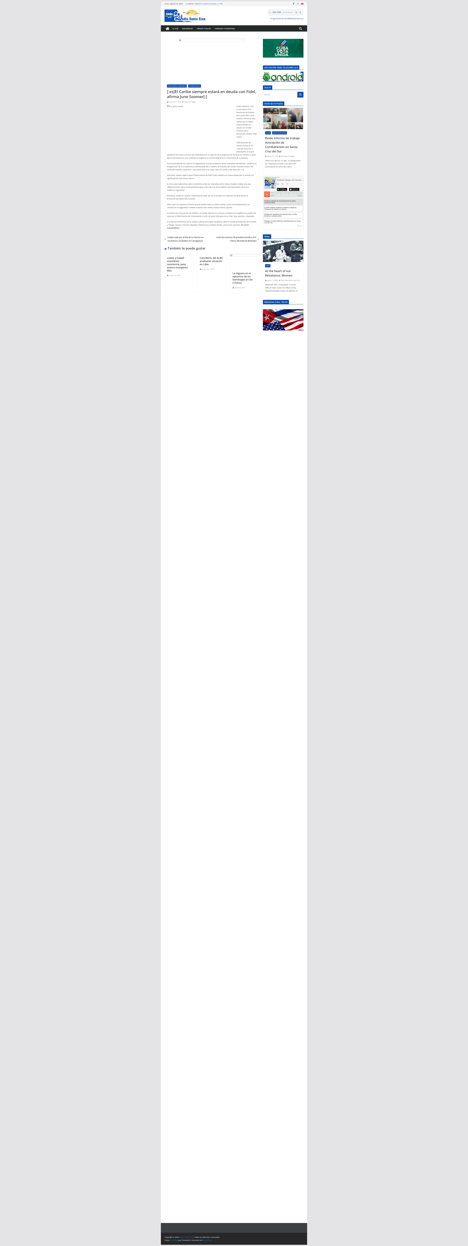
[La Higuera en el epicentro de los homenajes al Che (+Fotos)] (244, 255)
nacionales (187, 28)
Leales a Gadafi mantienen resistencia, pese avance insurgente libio (177, 264)
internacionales (194, 86)
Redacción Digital (190, 102)
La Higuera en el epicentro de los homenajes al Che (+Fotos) (243, 278)
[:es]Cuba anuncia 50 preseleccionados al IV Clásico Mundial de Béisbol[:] (236, 239)
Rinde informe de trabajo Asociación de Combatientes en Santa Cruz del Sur (282, 144)
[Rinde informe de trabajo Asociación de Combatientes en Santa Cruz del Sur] (283, 118)
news (267, 266)
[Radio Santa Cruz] (167, 29)
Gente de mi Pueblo (279, 133)
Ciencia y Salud (204, 28)
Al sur (175, 28)
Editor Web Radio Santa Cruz (290, 280)
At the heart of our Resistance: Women (278, 273)
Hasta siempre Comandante (177, 86)
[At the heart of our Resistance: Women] (283, 251)
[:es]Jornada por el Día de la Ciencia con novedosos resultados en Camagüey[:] (185, 239)
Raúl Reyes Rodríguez (288, 156)
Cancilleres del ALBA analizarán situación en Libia (211, 261)
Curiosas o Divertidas (225, 28)
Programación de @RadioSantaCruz (287, 18)
